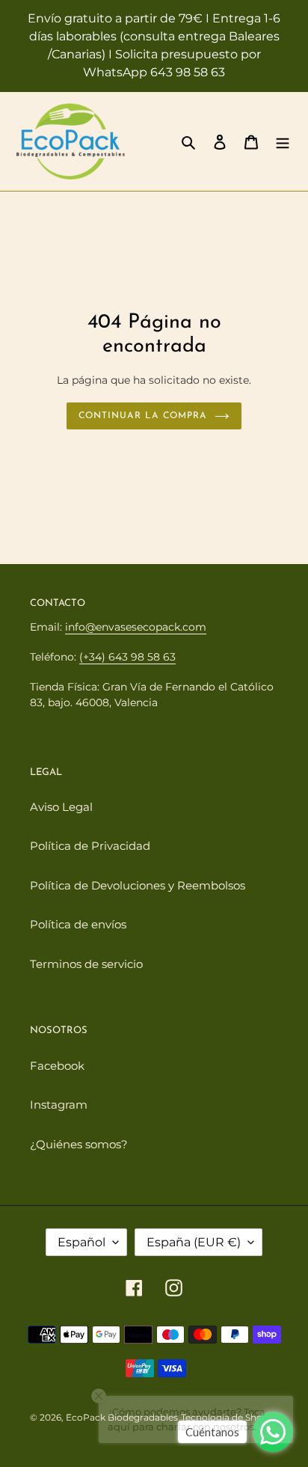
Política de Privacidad (90, 846)
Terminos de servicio (86, 964)
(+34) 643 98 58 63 (127, 657)
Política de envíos (78, 924)
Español (81, 1242)
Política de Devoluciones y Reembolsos (137, 885)
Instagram (58, 1104)
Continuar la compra (142, 415)
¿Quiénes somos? (79, 1144)
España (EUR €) (194, 1242)
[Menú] (282, 142)
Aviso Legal (61, 807)
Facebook (57, 1066)
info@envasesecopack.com (135, 627)
